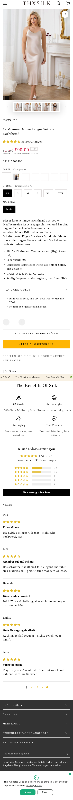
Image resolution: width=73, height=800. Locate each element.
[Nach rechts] (66, 107)
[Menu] (5, 3)
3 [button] (37, 687)
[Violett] (64, 177)
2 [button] (32, 687)
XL (48, 193)
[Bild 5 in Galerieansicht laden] (55, 107)
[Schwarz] (35, 177)
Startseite (9, 119)
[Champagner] (7, 177)
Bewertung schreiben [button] (36, 492)
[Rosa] (26, 177)
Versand (6, 154)
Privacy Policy (34, 785)
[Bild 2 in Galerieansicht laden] (27, 107)
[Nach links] (7, 107)
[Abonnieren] (68, 754)
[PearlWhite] (45, 177)
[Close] (70, 774)
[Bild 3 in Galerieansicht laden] (36, 107)
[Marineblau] (16, 177)
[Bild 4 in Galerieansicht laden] (46, 107)
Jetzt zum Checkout (36, 344)
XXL (61, 193)
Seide (9, 209)
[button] (58, 3)
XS (7, 193)
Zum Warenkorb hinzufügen (36, 334)
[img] (12, 522)
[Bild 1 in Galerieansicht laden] (18, 107)
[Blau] (54, 177)
